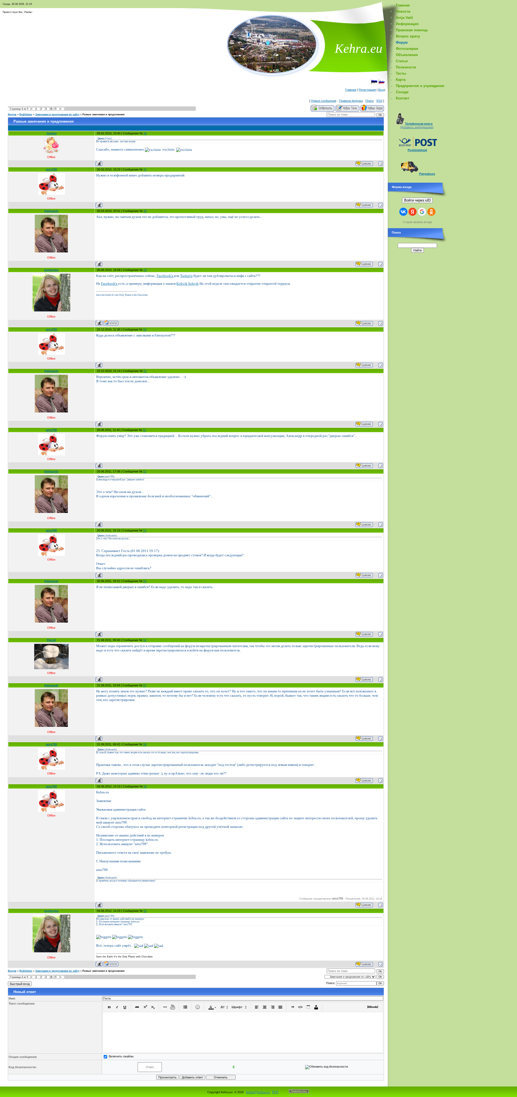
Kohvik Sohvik (187, 284)
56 (144, 640)
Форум (12, 114)
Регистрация (367, 89)
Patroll (51, 640)
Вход (381, 89)
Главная (350, 89)
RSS (379, 100)
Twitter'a (186, 276)
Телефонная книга (418, 123)
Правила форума (351, 100)
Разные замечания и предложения (103, 114)
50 (144, 329)
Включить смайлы (121, 1056)
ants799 (51, 169)
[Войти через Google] (422, 211)
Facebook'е (109, 284)
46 (145, 133)
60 (145, 910)
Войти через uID (417, 200)
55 (144, 581)
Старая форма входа (417, 222)
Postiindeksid (417, 150)
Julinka (51, 133)
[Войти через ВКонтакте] (403, 212)
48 (145, 211)
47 (145, 169)
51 (145, 371)
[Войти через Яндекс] (412, 212)
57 (144, 685)
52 (144, 430)
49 (145, 270)
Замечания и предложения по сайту (57, 114)
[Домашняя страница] (110, 322)
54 (144, 530)
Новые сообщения (323, 100)
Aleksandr (51, 211)
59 (145, 786)
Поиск (369, 100)
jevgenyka (51, 270)
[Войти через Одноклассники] (431, 212)
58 (144, 744)
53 (144, 471)
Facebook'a (165, 276)
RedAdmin (25, 114)
